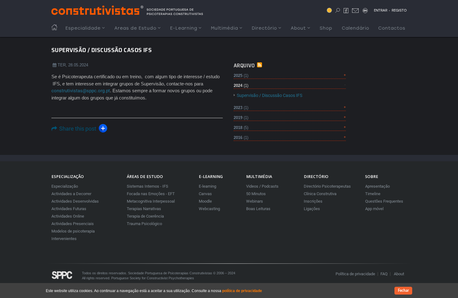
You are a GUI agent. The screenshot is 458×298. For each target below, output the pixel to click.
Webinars (254, 201)
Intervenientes (64, 238)
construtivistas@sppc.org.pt (80, 91)
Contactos (391, 28)
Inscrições (313, 201)
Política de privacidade (355, 274)
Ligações (312, 208)
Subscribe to (259, 64)
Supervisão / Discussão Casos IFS (269, 95)
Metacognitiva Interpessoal (151, 201)
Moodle (205, 201)
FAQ (384, 274)
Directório (264, 28)
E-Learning (183, 28)
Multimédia (224, 28)
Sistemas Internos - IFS (147, 186)
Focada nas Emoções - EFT (151, 193)
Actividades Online (67, 216)
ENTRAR (380, 10)
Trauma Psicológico (144, 223)
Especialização (64, 186)
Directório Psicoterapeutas (327, 186)
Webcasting (209, 208)
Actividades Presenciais (72, 223)
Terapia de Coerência (145, 216)
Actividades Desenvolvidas (75, 201)
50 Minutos (256, 193)
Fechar (403, 290)
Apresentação (377, 186)
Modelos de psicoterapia (73, 231)
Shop (326, 28)
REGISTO (399, 10)
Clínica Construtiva (320, 193)
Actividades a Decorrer (71, 193)
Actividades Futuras (68, 208)
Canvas (205, 193)
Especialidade (83, 28)
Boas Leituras (258, 208)
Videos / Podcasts (262, 186)
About (298, 28)
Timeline (372, 193)
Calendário (355, 28)
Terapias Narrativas (144, 208)
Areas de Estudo (135, 28)
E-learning (207, 186)
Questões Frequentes (384, 201)
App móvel (374, 208)
